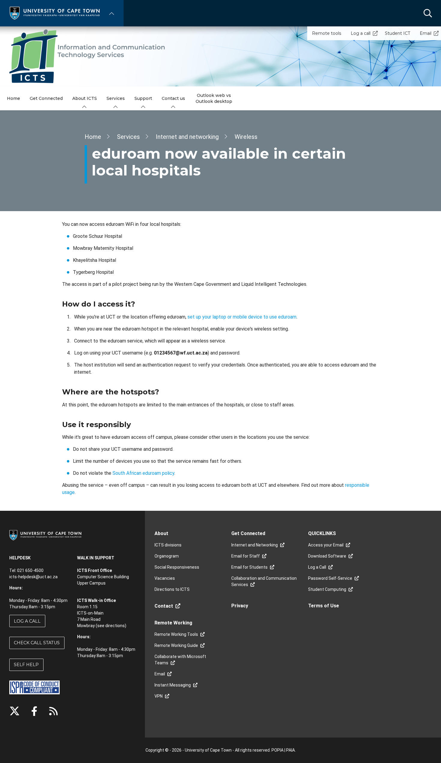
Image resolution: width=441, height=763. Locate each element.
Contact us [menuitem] (173, 98)
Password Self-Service (330, 578)
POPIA (278, 750)
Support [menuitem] (143, 98)
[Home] (55, 13)
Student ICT (397, 33)
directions (115, 625)
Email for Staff (245, 556)
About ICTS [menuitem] (84, 98)
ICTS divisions (168, 545)
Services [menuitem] (115, 98)
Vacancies (164, 578)
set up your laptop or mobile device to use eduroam (242, 317)
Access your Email (326, 545)
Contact (163, 606)
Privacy (239, 606)
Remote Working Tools (176, 634)
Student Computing (327, 589)
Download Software (327, 556)
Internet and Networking (254, 545)
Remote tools (326, 33)
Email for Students (249, 567)
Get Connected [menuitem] (46, 98)
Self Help (26, 664)
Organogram (166, 556)
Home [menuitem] (13, 98)
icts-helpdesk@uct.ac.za (33, 576)
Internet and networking (187, 136)
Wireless (246, 136)
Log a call (360, 33)
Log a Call (27, 621)
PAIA (290, 750)
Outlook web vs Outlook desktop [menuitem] (214, 98)
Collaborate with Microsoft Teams (180, 659)
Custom (53, 711)
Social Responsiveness (176, 567)
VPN (158, 696)
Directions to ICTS (172, 589)
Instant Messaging (172, 685)
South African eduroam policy (143, 473)
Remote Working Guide (176, 645)
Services (128, 136)
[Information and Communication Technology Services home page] (220, 56)
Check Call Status (37, 642)
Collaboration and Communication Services (264, 581)
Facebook (34, 711)
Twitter (14, 711)
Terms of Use (323, 606)
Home (93, 136)
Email (425, 33)
